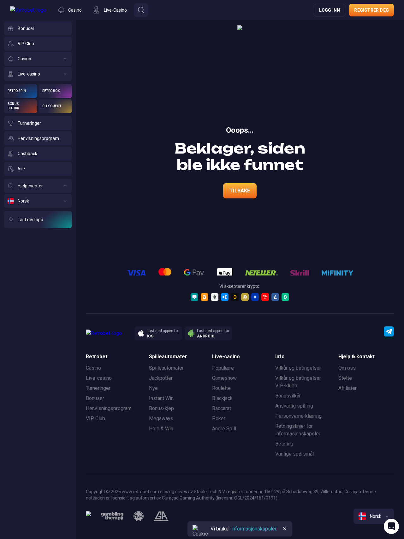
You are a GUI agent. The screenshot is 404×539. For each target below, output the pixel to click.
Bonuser (95, 398)
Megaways (161, 418)
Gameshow (224, 378)
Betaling (284, 444)
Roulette (221, 388)
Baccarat (221, 408)
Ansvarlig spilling (294, 406)
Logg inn (329, 10)
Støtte (345, 378)
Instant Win (161, 398)
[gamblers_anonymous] (161, 516)
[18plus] (139, 516)
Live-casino (99, 378)
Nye (153, 388)
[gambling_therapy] (112, 516)
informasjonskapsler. (254, 529)
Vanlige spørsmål (294, 454)
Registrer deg (371, 10)
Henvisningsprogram (109, 408)
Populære (223, 368)
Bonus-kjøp (161, 408)
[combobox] (374, 516)
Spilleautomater (166, 368)
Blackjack (222, 398)
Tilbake (239, 191)
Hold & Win (161, 429)
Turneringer (98, 388)
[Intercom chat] (391, 526)
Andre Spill (224, 429)
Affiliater (347, 388)
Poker (218, 418)
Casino (93, 368)
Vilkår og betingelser (298, 368)
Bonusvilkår (288, 396)
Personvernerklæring (298, 416)
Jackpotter (161, 378)
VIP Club (95, 418)
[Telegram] (389, 331)
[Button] (141, 10)
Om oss (347, 368)
